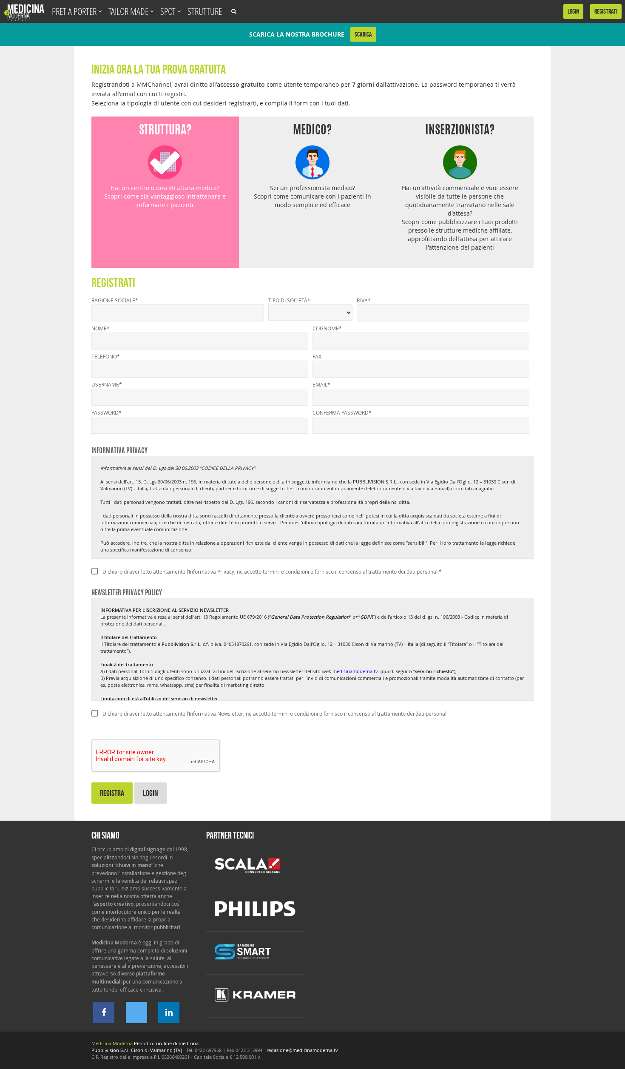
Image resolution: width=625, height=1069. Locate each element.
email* (321, 384)
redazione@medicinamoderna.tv (302, 1050)
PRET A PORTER (75, 11)
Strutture (205, 11)
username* (106, 384)
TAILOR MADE (129, 11)
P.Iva (364, 300)
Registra (112, 793)
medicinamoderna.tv (355, 671)
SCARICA (363, 34)
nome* (100, 328)
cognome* (327, 328)
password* (106, 412)
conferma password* (342, 412)
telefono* (105, 356)
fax (316, 356)
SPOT (168, 11)
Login (150, 793)
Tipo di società (289, 300)
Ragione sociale (114, 300)
